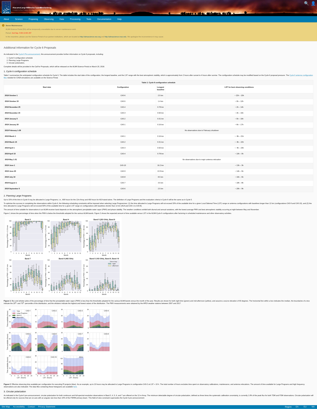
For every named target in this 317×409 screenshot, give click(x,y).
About (6, 19)
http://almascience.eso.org (90, 37)
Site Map (6, 407)
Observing (48, 19)
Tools (88, 19)
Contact (31, 407)
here (75, 387)
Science (19, 19)
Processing (75, 19)
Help (119, 19)
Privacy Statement (46, 407)
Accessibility (19, 407)
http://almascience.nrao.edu (115, 37)
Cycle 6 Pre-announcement (29, 54)
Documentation (104, 19)
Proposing (33, 19)
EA (297, 407)
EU (305, 407)
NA (313, 407)
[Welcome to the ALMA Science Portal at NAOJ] (28, 7)
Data (62, 19)
